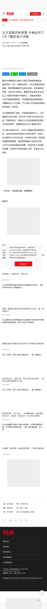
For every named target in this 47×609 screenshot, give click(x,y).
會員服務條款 (7, 557)
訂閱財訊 (35, 14)
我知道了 (23, 264)
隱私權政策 (21, 258)
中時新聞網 (24, 42)
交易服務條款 (7, 562)
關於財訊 (6, 541)
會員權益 (6, 547)
